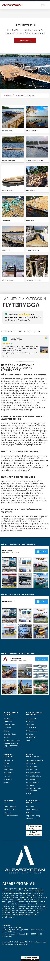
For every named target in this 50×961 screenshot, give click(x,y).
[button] (42, 5)
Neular (29, 740)
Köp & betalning (33, 816)
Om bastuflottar (33, 773)
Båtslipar (30, 725)
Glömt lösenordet (11, 816)
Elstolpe (7, 776)
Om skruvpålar (32, 782)
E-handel (18, 95)
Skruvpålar (30, 737)
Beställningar (9, 809)
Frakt (28, 812)
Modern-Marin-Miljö (12, 740)
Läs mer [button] (5, 356)
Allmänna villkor (33, 819)
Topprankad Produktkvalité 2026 (23, 317)
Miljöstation (9, 773)
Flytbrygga (8, 760)
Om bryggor (31, 763)
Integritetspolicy (33, 809)
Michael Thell (22, 944)
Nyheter (29, 794)
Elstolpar (30, 734)
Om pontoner (31, 766)
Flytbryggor (31, 718)
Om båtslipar (32, 770)
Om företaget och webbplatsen (34, 790)
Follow (43, 551)
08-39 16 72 (35, 930)
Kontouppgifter (10, 806)
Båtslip (7, 766)
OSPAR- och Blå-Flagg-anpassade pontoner (12, 745)
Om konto (30, 806)
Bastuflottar (31, 728)
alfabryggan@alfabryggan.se (15, 930)
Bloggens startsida (34, 760)
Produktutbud (9, 725)
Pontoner (30, 721)
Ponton (6, 763)
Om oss (7, 737)
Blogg (6, 731)
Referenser (8, 721)
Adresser (7, 812)
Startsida (8, 95)
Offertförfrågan (10, 734)
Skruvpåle (8, 779)
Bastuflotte (8, 770)
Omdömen (8, 718)
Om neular (30, 785)
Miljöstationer (32, 731)
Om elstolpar (31, 779)
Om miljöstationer (34, 776)
